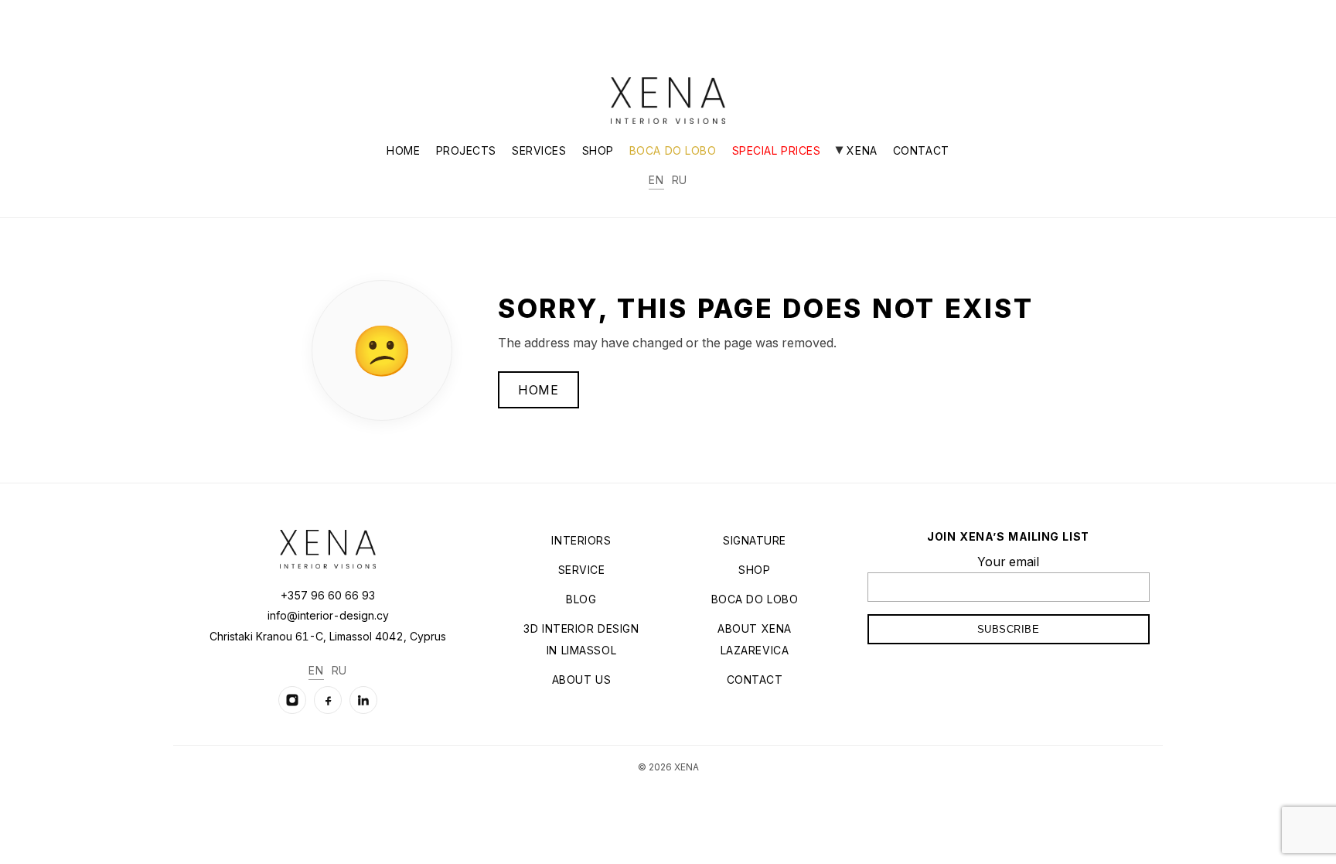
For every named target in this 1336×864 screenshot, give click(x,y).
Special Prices (776, 150)
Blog (581, 599)
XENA (860, 150)
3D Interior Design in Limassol (581, 639)
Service (581, 569)
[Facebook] (328, 700)
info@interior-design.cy (328, 615)
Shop (598, 150)
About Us (581, 679)
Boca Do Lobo (673, 150)
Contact (921, 150)
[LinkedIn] (363, 700)
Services (539, 150)
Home (403, 150)
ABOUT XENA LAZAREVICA (754, 639)
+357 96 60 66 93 (328, 595)
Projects (466, 150)
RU (679, 179)
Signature (754, 540)
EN (656, 179)
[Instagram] (292, 700)
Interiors (581, 540)
